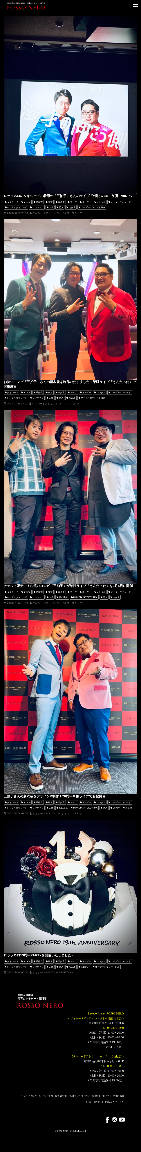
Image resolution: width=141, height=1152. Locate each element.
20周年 (116, 807)
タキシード (12, 202)
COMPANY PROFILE (79, 1096)
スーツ (73, 202)
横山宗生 (63, 597)
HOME (23, 1096)
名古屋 (72, 207)
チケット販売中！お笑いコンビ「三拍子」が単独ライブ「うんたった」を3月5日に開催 (68, 586)
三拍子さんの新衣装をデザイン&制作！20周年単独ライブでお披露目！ (56, 796)
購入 (61, 207)
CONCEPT (47, 1096)
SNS (88, 1102)
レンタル (101, 202)
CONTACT (98, 1102)
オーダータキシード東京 (93, 207)
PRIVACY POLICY (114, 1102)
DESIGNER (61, 1096)
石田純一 (85, 966)
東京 (50, 202)
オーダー (86, 202)
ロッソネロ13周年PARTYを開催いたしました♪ (38, 955)
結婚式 (39, 202)
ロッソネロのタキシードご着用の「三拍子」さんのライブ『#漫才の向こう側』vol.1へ (68, 196)
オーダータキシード (121, 202)
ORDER (96, 1096)
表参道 (61, 202)
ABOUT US (35, 1096)
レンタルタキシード (17, 207)
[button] (135, 4)
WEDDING (118, 1096)
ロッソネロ (38, 207)
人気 (51, 207)
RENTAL (106, 1096)
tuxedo (27, 202)
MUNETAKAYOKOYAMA (85, 597)
